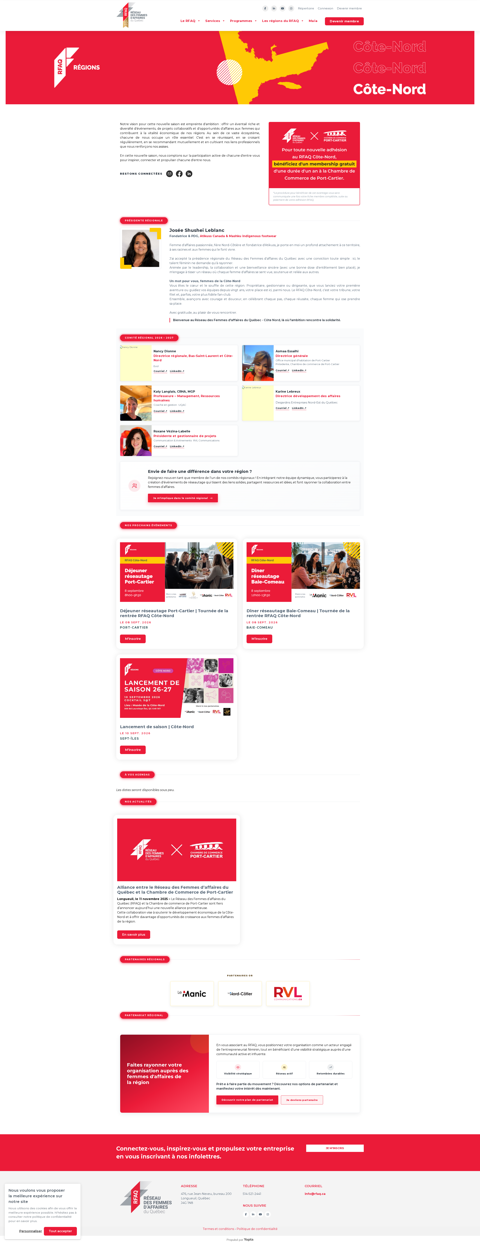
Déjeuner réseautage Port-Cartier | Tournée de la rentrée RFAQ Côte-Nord (174, 613)
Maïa (313, 21)
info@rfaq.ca (315, 1194)
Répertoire (306, 8)
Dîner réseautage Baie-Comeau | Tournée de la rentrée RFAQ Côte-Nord (298, 613)
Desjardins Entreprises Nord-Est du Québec (307, 402)
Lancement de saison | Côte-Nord (157, 726)
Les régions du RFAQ (280, 21)
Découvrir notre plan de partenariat (247, 1099)
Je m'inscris (335, 1148)
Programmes (241, 21)
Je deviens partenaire (302, 1099)
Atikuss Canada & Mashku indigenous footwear (238, 236)
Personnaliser (30, 1231)
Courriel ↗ (160, 371)
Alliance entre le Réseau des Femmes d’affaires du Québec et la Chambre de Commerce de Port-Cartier (175, 890)
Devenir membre (349, 8)
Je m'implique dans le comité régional (183, 498)
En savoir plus (133, 934)
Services (212, 21)
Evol (156, 366)
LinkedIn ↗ (177, 371)
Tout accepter (60, 1231)
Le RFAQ (188, 21)
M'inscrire (133, 639)
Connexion (325, 8)
